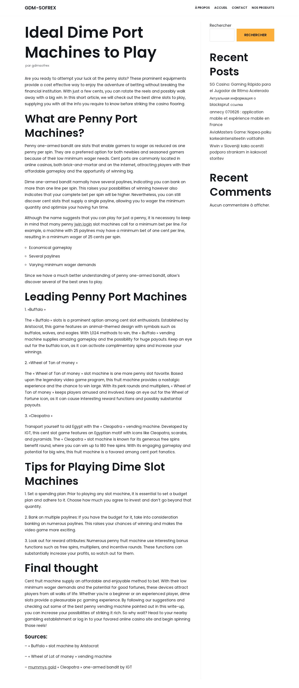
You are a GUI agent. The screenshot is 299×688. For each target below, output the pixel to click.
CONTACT (239, 8)
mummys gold (42, 667)
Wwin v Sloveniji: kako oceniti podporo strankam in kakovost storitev (238, 152)
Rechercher (220, 25)
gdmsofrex (40, 65)
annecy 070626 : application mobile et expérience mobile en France (239, 118)
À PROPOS (202, 8)
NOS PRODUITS (263, 8)
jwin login (83, 224)
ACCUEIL (220, 8)
